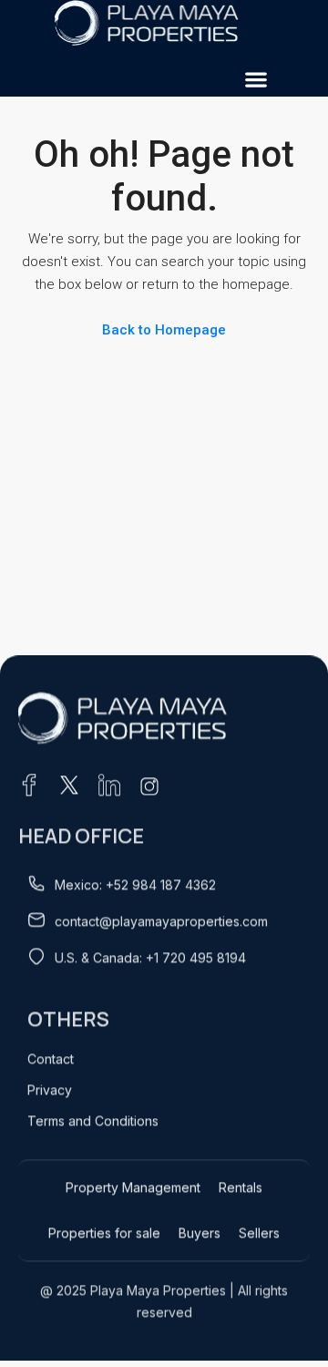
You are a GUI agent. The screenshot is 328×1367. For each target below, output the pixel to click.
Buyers (199, 1232)
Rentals (240, 1187)
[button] (255, 79)
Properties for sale (104, 1232)
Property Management (133, 1187)
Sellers (259, 1232)
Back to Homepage (164, 330)
